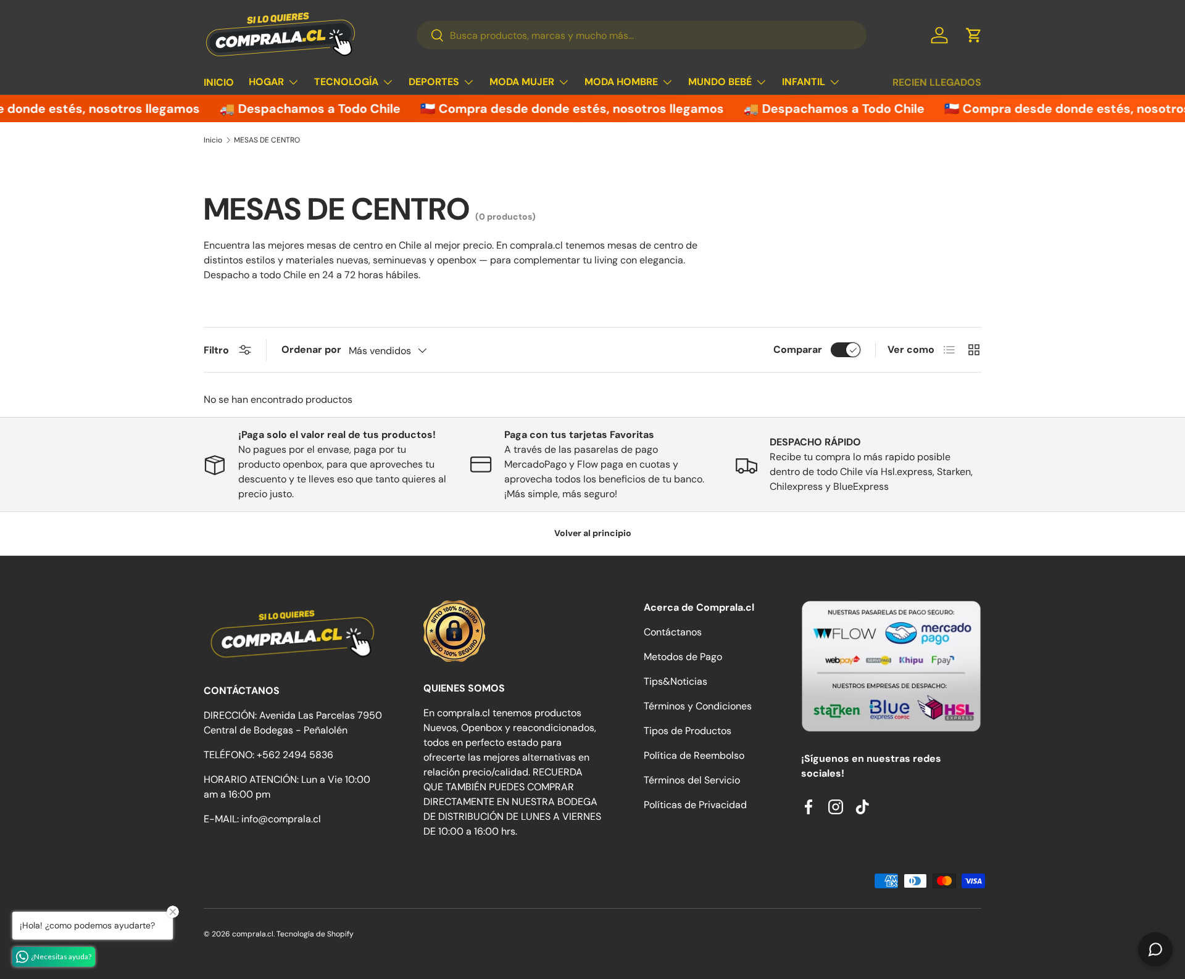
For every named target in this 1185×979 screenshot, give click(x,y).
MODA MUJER (521, 81)
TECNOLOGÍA (346, 81)
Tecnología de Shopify (315, 934)
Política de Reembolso (694, 755)
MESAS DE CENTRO (267, 140)
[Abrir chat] (1155, 949)
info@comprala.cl (281, 818)
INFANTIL (803, 81)
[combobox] (642, 35)
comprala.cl (252, 934)
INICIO (219, 82)
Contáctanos (673, 632)
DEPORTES (434, 81)
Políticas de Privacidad (695, 804)
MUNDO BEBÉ (720, 81)
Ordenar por (311, 349)
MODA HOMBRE (621, 81)
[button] (974, 35)
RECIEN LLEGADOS (936, 82)
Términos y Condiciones (698, 706)
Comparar (797, 349)
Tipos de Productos (687, 730)
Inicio (213, 140)
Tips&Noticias (675, 681)
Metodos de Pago (683, 656)
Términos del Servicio (692, 780)
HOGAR (266, 81)
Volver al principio (592, 533)
